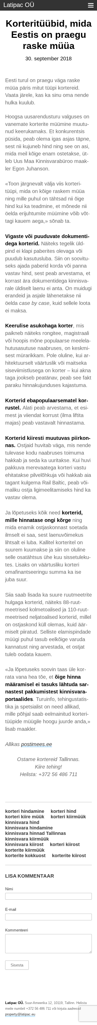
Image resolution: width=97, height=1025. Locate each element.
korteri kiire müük (24, 816)
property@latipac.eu (20, 1014)
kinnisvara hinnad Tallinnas (35, 833)
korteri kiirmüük (68, 816)
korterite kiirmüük (24, 850)
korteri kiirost (65, 844)
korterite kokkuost (25, 855)
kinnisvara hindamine (29, 827)
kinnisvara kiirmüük (27, 839)
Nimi (9, 889)
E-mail (10, 909)
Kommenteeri (16, 930)
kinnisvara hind (22, 822)
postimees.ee (36, 744)
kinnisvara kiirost (24, 844)
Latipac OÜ (18, 4)
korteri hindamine (24, 811)
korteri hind (63, 811)
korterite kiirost (69, 855)
